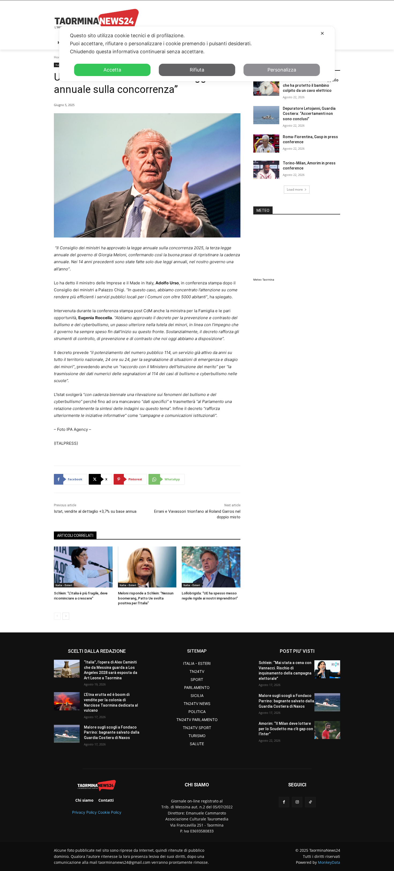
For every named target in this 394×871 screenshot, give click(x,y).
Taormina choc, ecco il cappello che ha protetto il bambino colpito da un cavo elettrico (311, 85)
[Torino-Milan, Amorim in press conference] (266, 170)
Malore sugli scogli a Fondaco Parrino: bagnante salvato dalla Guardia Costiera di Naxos (111, 732)
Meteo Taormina (263, 279)
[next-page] (65, 616)
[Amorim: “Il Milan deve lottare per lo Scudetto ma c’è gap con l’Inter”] (327, 730)
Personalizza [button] (281, 70)
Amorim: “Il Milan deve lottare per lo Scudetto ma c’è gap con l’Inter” (286, 728)
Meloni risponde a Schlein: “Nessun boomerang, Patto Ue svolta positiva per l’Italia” (145, 598)
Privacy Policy (84, 812)
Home (58, 57)
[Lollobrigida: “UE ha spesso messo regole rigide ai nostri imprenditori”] (211, 566)
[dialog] (197, 53)
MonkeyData (329, 862)
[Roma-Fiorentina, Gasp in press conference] (266, 143)
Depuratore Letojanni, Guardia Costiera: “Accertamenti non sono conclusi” (309, 113)
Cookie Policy (109, 812)
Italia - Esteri (63, 585)
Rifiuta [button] (197, 70)
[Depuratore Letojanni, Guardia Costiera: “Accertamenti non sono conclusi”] (266, 115)
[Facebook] (284, 802)
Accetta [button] (112, 70)
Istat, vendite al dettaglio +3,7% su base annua (95, 511)
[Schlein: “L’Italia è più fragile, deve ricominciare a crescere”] (83, 566)
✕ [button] (322, 33)
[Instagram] (297, 802)
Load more (295, 189)
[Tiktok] (310, 802)
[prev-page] (57, 616)
